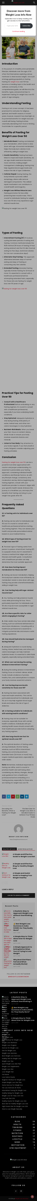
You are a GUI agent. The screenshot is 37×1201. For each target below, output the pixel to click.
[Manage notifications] (32, 1196)
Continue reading (18, 31)
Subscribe (26, 26)
